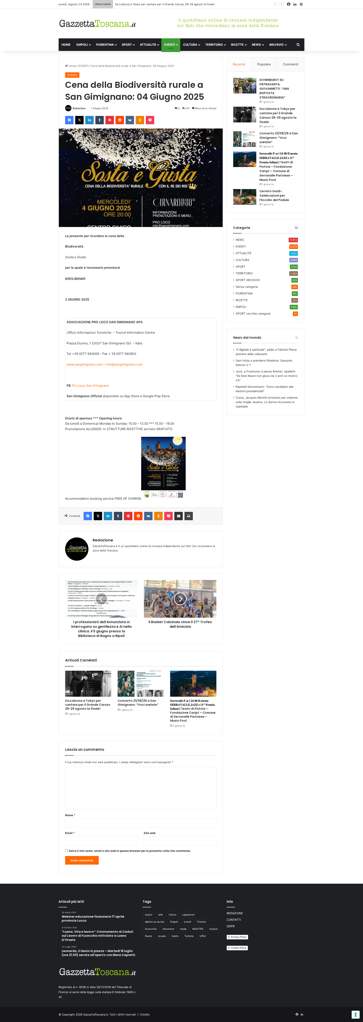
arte (160, 914)
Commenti (290, 64)
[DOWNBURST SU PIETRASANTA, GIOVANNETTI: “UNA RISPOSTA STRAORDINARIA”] (244, 85)
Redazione (79, 108)
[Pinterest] (109, 120)
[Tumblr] (99, 120)
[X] (79, 120)
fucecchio (151, 928)
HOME (66, 44)
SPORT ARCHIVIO (248, 280)
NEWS (256, 44)
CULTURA (190, 44)
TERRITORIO (214, 44)
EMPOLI (82, 44)
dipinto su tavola (154, 921)
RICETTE (237, 44)
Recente (239, 64)
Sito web (149, 833)
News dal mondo (247, 337)
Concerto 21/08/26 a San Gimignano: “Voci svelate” (138, 703)
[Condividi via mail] (178, 516)
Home (72, 65)
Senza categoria (247, 286)
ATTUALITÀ (148, 44)
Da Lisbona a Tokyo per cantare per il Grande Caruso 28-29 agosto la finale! (165, 4)
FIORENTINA (105, 44)
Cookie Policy (238, 947)
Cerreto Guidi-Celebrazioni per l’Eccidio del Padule (274, 195)
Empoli (174, 921)
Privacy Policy (238, 936)
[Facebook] (69, 120)
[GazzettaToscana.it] (97, 23)
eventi (187, 921)
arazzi (148, 914)
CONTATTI (234, 919)
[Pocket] (150, 120)
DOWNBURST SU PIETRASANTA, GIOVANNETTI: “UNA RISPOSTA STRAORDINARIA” (274, 89)
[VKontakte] (130, 120)
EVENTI (169, 44)
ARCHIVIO (276, 44)
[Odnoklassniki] (140, 120)
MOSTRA (197, 928)
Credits (145, 1014)
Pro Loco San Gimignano (90, 386)
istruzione (168, 928)
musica (213, 928)
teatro (175, 936)
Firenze (201, 921)
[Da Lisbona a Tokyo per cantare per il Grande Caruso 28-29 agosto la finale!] (88, 684)
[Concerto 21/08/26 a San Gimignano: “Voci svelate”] (141, 684)
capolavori (188, 914)
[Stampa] (188, 516)
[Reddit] (120, 120)
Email (70, 833)
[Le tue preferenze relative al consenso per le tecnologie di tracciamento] (356, 1015)
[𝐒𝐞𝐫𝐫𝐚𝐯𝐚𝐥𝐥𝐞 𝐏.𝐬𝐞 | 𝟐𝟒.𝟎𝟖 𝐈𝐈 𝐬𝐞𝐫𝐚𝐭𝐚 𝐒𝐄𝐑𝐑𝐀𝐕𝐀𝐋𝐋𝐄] (193, 684)
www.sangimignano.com (85, 364)
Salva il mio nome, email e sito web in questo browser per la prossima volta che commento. (130, 850)
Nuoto (148, 936)
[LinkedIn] (89, 120)
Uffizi (203, 936)
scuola (162, 936)
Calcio (172, 914)
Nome (70, 815)
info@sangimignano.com (124, 364)
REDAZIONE (235, 913)
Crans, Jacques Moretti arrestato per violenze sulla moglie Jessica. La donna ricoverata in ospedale (267, 402)
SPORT (127, 44)
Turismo (189, 936)
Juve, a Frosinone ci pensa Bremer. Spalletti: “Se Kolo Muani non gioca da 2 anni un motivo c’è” (266, 376)
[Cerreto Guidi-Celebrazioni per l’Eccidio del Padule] (244, 197)
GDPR (231, 926)
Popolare (264, 64)
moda (183, 928)
